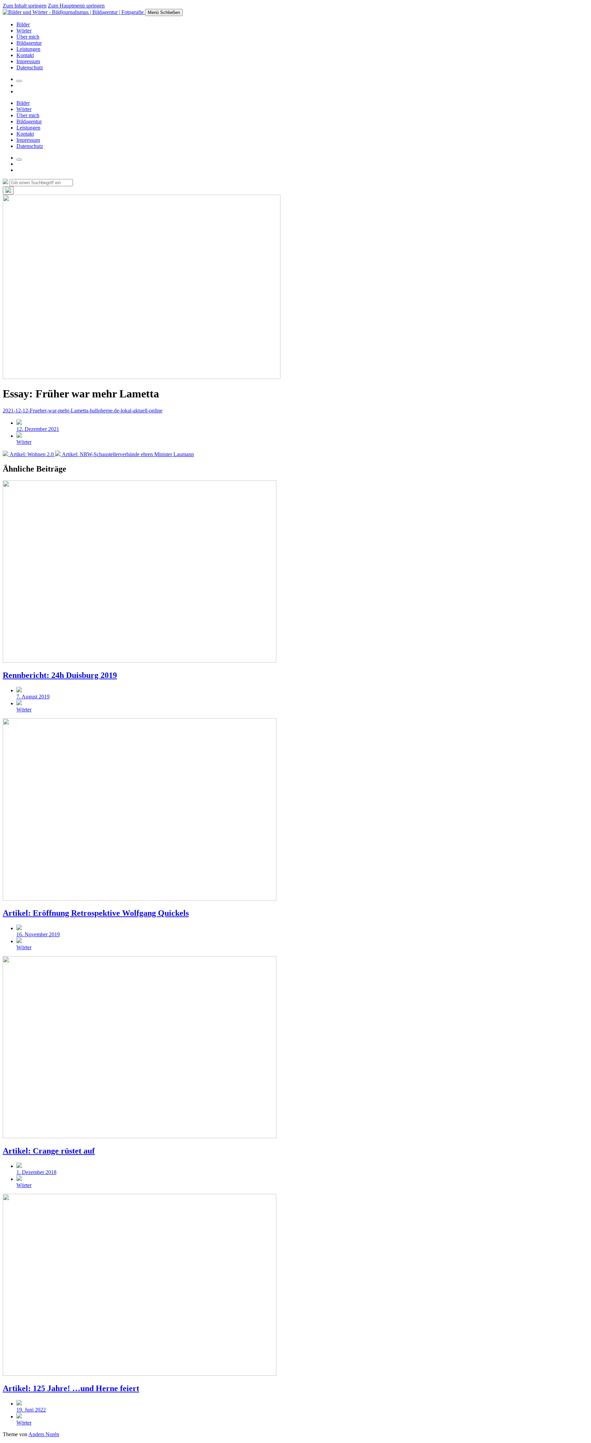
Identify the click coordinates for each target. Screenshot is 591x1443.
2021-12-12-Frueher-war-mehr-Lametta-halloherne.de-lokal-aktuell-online (82, 410)
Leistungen (28, 49)
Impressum (28, 61)
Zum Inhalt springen (25, 6)
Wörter (23, 30)
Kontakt (25, 55)
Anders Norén (43, 1434)
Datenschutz (29, 67)
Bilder (23, 24)
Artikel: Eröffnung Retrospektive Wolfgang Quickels (96, 913)
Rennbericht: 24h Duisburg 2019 (60, 675)
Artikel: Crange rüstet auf (49, 1150)
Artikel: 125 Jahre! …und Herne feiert (71, 1388)
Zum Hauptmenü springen (76, 6)
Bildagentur (29, 43)
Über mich (27, 37)
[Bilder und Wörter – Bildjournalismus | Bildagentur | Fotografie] (74, 12)
